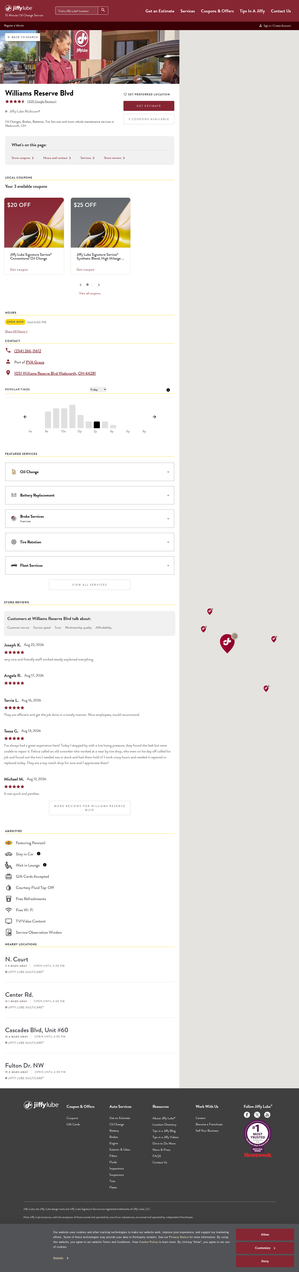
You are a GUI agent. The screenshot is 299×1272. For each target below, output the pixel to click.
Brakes (113, 1136)
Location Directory (164, 1124)
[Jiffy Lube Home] (19, 9)
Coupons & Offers (217, 11)
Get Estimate (149, 106)
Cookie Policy (148, 1242)
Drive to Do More (164, 1143)
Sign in (276, 26)
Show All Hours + (16, 331)
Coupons (72, 1118)
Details (58, 1258)
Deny (265, 1261)
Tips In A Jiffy (252, 11)
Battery (114, 1130)
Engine (113, 1143)
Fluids (113, 1162)
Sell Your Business (207, 1130)
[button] (229, 643)
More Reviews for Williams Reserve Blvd (89, 808)
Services (187, 11)
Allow (265, 1234)
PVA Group (35, 362)
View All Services (89, 585)
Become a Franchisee (209, 1124)
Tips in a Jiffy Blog (164, 1130)
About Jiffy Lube (164, 1118)
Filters (113, 1155)
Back (22, 37)
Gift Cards (73, 1124)
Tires (112, 1181)
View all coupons (89, 293)
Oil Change (116, 1124)
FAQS (157, 1156)
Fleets (113, 1187)
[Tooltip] (168, 389)
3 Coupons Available (149, 119)
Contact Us (281, 11)
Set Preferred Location (149, 94)
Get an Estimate (159, 11)
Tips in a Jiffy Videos (166, 1137)
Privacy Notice (179, 1237)
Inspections (116, 1168)
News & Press (161, 1149)
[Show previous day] (25, 417)
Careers (200, 1118)
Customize (262, 1248)
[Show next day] (154, 417)
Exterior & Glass (119, 1149)
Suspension (116, 1174)
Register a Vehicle (14, 25)
